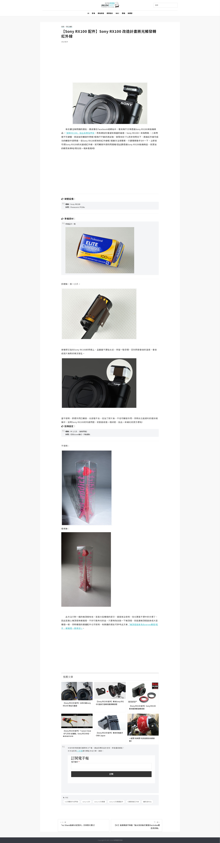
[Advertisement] (110, 61)
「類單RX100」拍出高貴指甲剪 (80, 133)
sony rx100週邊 (99, 801)
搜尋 (156, 5)
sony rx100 (86, 801)
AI (88, 13)
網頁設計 (110, 13)
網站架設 (101, 13)
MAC (117, 13)
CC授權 (79, 751)
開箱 (123, 13)
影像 (93, 13)
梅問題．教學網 (110, 5)
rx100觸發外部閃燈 (71, 801)
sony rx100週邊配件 (116, 801)
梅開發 (130, 13)
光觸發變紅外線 (133, 801)
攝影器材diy (147, 801)
